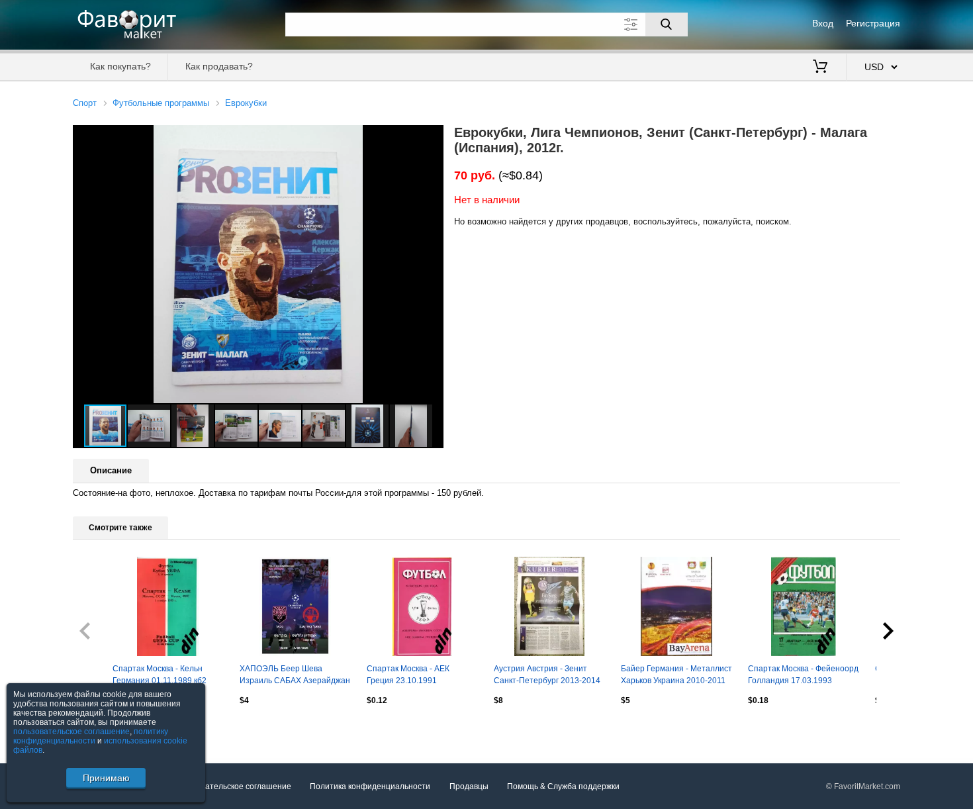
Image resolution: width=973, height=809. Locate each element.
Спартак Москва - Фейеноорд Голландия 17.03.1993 (803, 674)
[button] (431, 137)
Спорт (85, 103)
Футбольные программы (161, 103)
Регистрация (873, 23)
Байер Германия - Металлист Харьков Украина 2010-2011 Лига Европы (676, 676)
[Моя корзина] (820, 67)
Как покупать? (120, 66)
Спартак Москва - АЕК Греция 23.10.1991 (408, 674)
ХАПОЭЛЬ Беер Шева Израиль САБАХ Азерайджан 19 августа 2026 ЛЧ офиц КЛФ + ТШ (295, 676)
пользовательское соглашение (71, 731)
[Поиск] (666, 24)
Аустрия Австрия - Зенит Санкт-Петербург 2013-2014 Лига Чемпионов (547, 676)
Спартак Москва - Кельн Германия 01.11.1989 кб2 (160, 674)
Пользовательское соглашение (232, 786)
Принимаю (106, 778)
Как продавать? (219, 66)
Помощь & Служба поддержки (563, 786)
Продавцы (468, 786)
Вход (822, 23)
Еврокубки (246, 103)
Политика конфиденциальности (370, 786)
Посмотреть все (103, 728)
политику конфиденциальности (90, 736)
